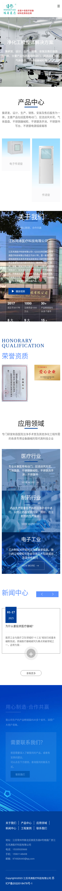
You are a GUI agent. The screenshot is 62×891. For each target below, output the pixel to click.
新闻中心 (11, 828)
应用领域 (41, 823)
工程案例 (26, 828)
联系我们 (20, 772)
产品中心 (26, 823)
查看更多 (31, 673)
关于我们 (11, 823)
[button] (42, 594)
